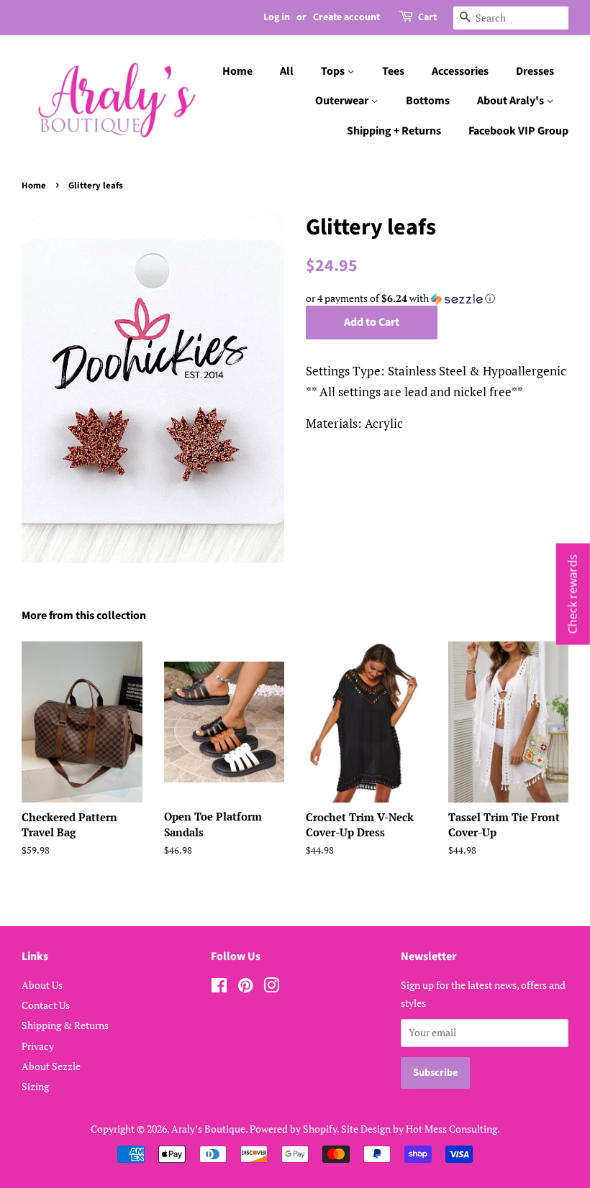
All (287, 71)
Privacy (38, 1046)
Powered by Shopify (293, 1129)
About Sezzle (51, 1066)
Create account (346, 17)
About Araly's (511, 101)
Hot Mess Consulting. (453, 1129)
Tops (334, 71)
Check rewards (573, 594)
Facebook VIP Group (518, 131)
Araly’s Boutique (208, 1129)
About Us (42, 985)
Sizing (35, 1086)
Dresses (535, 71)
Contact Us (46, 1005)
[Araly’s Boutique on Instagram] (271, 988)
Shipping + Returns (394, 131)
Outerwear (343, 101)
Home (237, 71)
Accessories (460, 71)
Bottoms (428, 101)
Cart (427, 17)
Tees (393, 71)
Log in (276, 17)
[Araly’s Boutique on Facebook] (219, 988)
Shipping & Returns (65, 1025)
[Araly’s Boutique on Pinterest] (245, 988)
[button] (437, 298)
